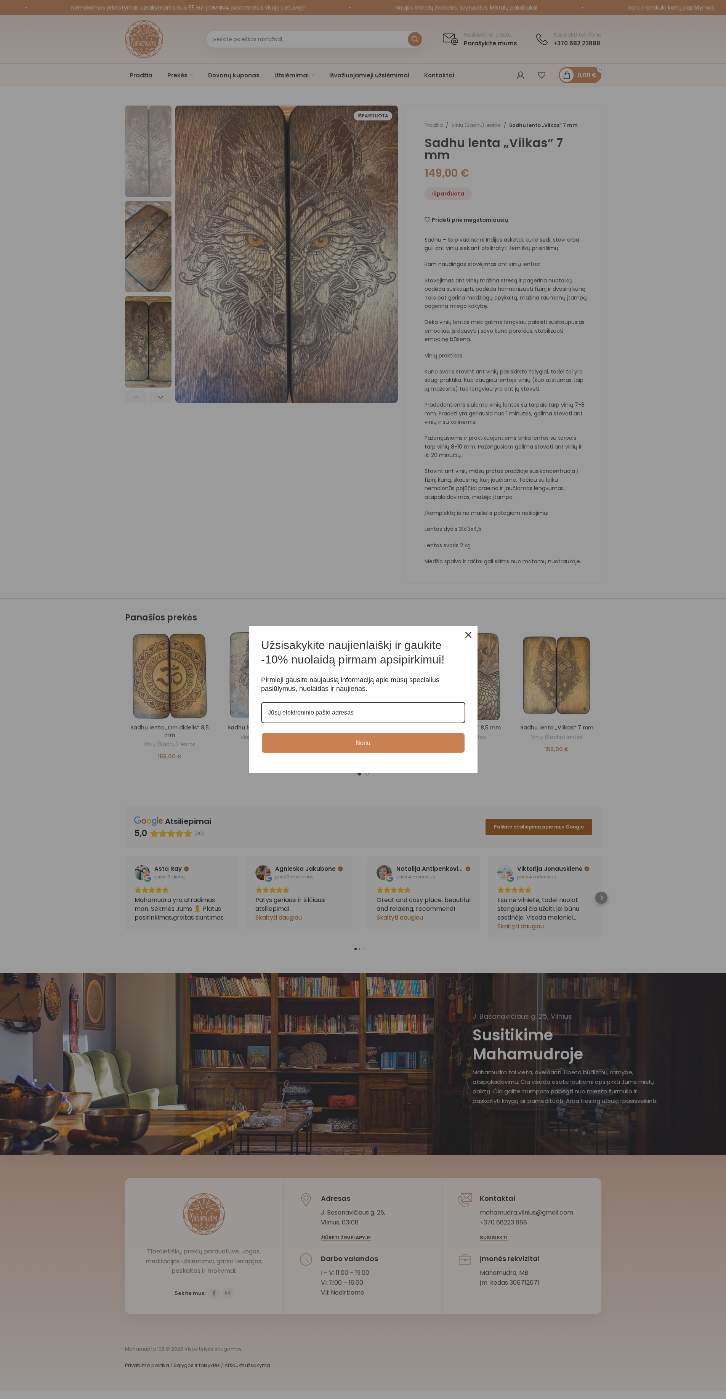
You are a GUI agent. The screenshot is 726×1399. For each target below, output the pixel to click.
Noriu (363, 743)
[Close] (468, 635)
